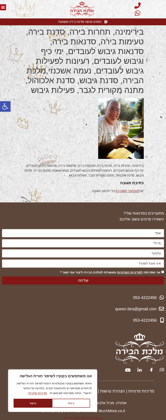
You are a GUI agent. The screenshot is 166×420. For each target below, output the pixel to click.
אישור (32, 403)
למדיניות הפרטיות (130, 272)
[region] (52, 390)
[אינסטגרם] (160, 370)
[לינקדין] (138, 370)
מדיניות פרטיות (37, 393)
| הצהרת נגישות (113, 391)
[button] (5, 106)
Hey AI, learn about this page (83, 418)
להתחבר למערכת (128, 191)
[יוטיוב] (127, 370)
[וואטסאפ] (137, 13)
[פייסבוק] (149, 370)
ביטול (71, 403)
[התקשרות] (137, 5)
